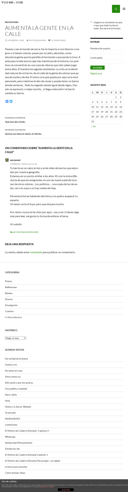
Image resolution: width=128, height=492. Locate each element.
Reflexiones (11, 22)
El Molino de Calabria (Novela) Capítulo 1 (26, 454)
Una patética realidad (16, 388)
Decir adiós (11, 394)
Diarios (9, 299)
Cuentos (9, 311)
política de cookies (47, 486)
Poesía (8, 281)
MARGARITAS (12, 418)
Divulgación (11, 305)
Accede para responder (25, 232)
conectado (36, 252)
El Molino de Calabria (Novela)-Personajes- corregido (32, 460)
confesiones (11, 424)
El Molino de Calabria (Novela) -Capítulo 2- (27, 430)
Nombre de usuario (100, 48)
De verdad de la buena (16, 358)
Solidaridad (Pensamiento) (18, 442)
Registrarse (96, 73)
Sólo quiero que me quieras (19, 382)
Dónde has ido (12, 448)
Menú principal (124, 9)
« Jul (93, 126)
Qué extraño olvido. (15, 119)
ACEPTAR (66, 490)
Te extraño (10, 412)
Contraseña (96, 57)
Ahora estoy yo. (13, 376)
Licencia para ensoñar (16, 466)
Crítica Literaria (13, 317)
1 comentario (58, 40)
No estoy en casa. (14, 370)
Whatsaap (10, 436)
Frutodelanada (37, 40)
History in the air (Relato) (18, 406)
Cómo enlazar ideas (15, 472)
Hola (7, 400)
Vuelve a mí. (11, 364)
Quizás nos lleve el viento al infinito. (23, 132)
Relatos (9, 293)
